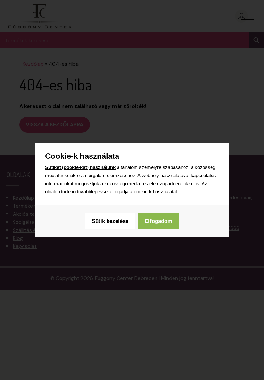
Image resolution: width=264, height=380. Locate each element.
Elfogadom (158, 221)
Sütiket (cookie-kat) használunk (80, 167)
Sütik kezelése (110, 221)
